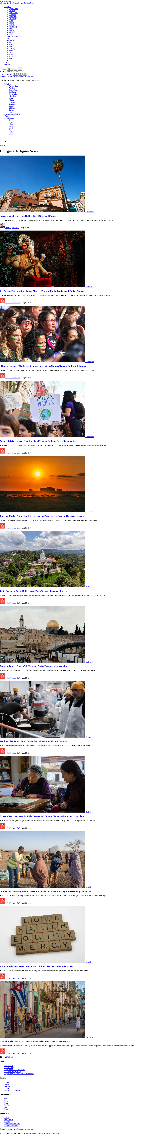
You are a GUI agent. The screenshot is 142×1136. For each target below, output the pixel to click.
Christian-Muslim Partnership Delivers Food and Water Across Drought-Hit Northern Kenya (42, 516)
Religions (7, 7)
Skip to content (5, 1)
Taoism (11, 33)
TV (10, 43)
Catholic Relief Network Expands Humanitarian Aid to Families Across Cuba (35, 1041)
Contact (7, 1122)
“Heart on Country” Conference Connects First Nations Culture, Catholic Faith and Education (43, 366)
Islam (11, 21)
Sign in (2, 74)
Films (11, 47)
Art (10, 53)
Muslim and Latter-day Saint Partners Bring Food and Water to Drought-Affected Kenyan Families (45, 891)
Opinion (7, 64)
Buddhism (12, 15)
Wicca (11, 35)
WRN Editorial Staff (13, 303)
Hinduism (12, 19)
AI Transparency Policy (12, 1072)
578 (7, 1057)
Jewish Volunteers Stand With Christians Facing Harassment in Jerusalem (33, 666)
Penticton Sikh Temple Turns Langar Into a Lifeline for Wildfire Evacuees (33, 741)
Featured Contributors (12, 37)
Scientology (13, 27)
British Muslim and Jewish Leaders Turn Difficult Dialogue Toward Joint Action (36, 966)
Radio (11, 54)
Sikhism (12, 31)
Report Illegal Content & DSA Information (19, 1074)
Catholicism (90, 212)
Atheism (12, 11)
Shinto (11, 29)
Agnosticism (13, 9)
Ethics (6, 60)
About (6, 1118)
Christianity (13, 17)
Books (11, 56)
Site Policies (8, 1066)
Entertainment (9, 41)
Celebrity (12, 49)
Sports (11, 51)
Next (11, 1057)
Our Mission (8, 1120)
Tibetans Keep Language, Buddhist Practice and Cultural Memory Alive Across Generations (42, 816)
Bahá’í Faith (13, 13)
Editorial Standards (11, 1126)
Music (11, 45)
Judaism (12, 25)
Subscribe (3, 69)
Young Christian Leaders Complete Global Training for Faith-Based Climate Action (38, 441)
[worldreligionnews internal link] (17, 3)
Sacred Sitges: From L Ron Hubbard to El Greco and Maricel (28, 216)
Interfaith (89, 887)
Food (11, 58)
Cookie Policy (9, 1068)
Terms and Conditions (12, 1124)
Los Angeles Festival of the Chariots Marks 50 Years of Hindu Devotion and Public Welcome (42, 291)
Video (6, 39)
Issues (6, 62)
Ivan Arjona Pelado (12, 228)
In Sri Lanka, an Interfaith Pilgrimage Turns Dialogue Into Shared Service (34, 591)
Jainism (11, 23)
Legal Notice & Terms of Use (14, 1070)
